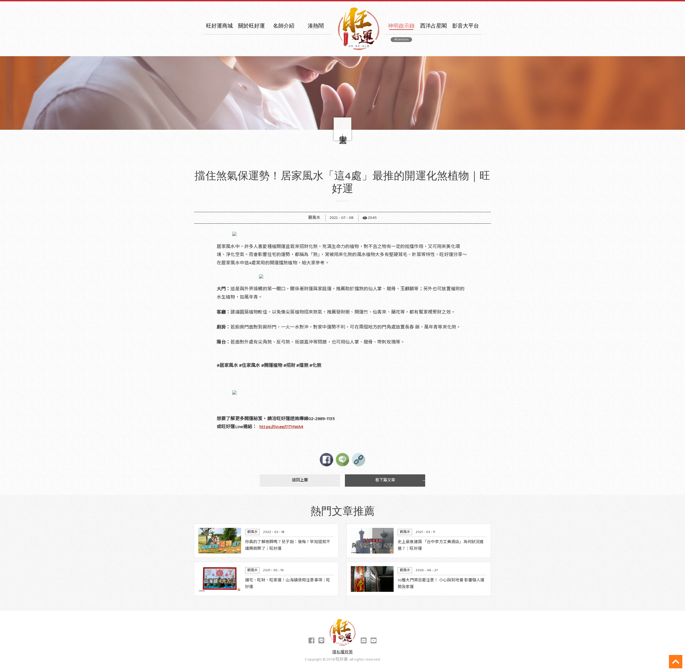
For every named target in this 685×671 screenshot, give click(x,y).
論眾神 (401, 99)
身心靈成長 (316, 47)
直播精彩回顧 (401, 141)
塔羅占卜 (434, 68)
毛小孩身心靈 (315, 58)
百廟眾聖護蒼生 (465, 47)
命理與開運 (401, 58)
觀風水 (401, 120)
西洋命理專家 (283, 47)
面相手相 (401, 79)
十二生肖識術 (315, 89)
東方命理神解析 (465, 58)
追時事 (401, 47)
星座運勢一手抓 (465, 37)
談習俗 (401, 37)
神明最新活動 (315, 68)
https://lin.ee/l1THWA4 (281, 426)
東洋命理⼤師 (283, 37)
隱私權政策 (342, 652)
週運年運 (434, 79)
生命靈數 (434, 47)
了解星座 (434, 37)
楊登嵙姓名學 (401, 68)
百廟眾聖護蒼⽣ (315, 99)
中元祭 (315, 37)
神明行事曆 (316, 79)
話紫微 (401, 89)
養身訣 (401, 131)
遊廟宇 (401, 110)
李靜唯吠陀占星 (433, 58)
